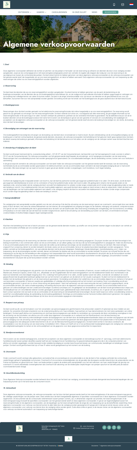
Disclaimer (95, 445)
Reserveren (110, 12)
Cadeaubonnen (59, 12)
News (94, 12)
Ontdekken (24, 12)
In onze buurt (79, 12)
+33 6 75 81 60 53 (88, 426)
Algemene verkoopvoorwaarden (110, 445)
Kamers (41, 12)
